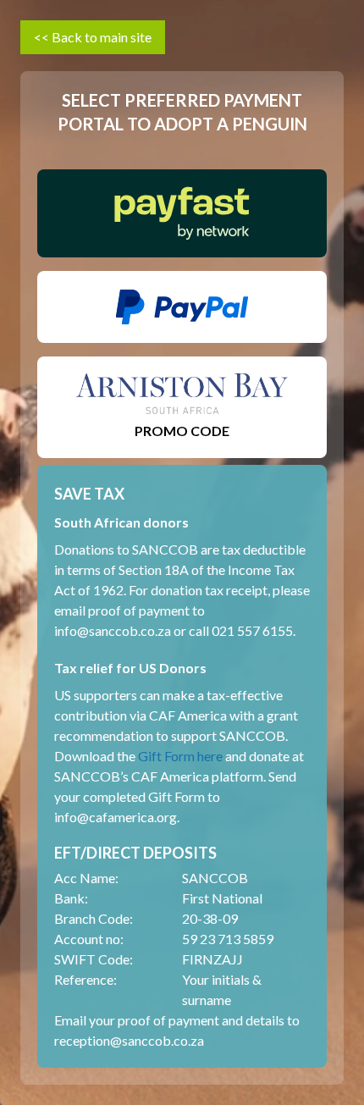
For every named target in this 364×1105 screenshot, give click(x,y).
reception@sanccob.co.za (129, 1040)
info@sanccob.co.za (112, 630)
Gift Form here (180, 756)
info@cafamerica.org (115, 817)
